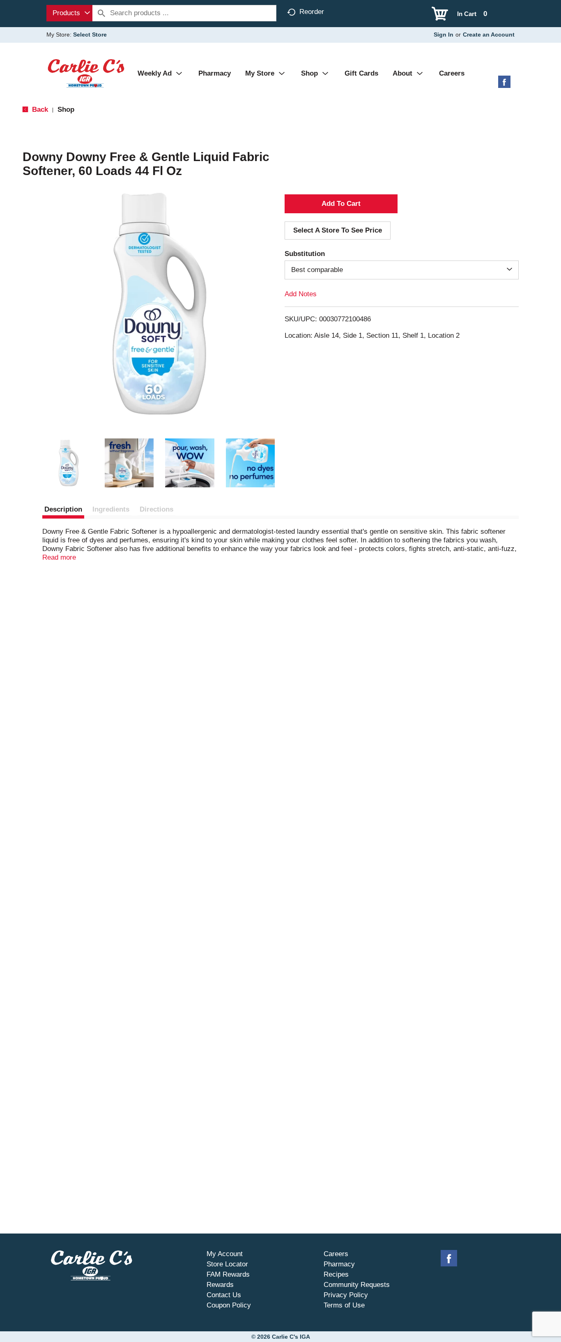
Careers (336, 1254)
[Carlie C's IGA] (86, 73)
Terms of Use (344, 1305)
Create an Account (489, 34)
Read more (59, 557)
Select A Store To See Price (337, 230)
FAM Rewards (228, 1274)
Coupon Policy (229, 1305)
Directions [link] (156, 509)
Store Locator (227, 1264)
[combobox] (69, 13)
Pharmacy (339, 1264)
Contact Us (224, 1295)
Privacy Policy (346, 1295)
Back (39, 109)
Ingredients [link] (110, 509)
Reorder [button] (311, 12)
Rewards (220, 1285)
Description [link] (63, 509)
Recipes (336, 1274)
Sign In (443, 34)
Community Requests (357, 1285)
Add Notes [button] (301, 294)
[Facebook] (504, 85)
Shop (65, 109)
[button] (68, 463)
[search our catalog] (101, 13)
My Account (225, 1254)
